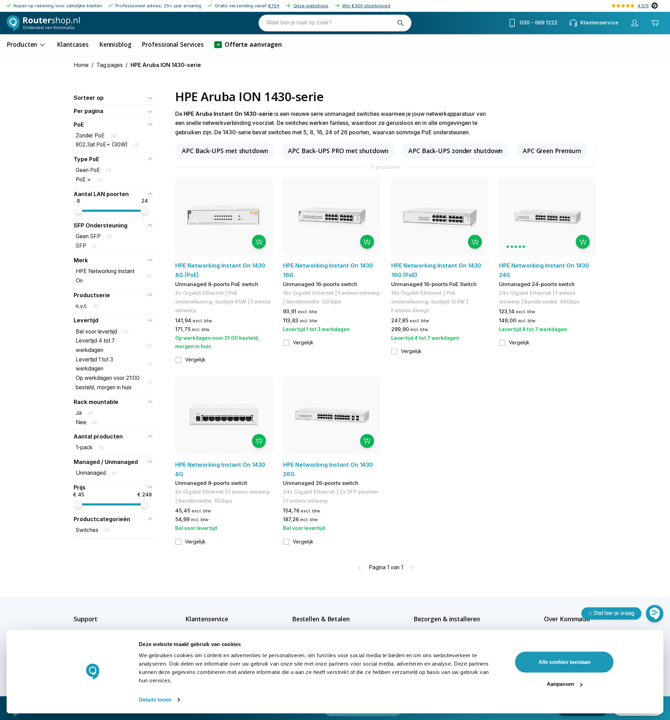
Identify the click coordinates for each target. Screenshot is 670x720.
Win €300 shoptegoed (366, 5)
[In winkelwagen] (259, 242)
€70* (274, 5)
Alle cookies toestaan (564, 662)
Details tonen (155, 700)
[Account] (634, 23)
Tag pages (109, 65)
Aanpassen (560, 684)
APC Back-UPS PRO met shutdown (338, 151)
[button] (114, 97)
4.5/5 (643, 5)
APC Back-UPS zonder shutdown (455, 151)
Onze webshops (310, 5)
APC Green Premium (552, 151)
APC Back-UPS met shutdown (225, 151)
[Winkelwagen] (654, 23)
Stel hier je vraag (614, 613)
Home (81, 65)
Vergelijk (195, 360)
